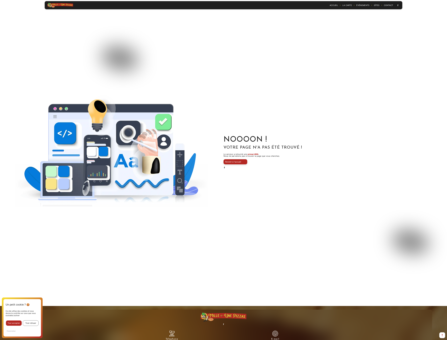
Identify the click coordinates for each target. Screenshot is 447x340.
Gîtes (376, 5)
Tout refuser (30, 323)
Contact (388, 5)
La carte (347, 5)
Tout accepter (14, 323)
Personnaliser (11, 331)
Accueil (334, 5)
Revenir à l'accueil (233, 162)
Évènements (362, 5)
